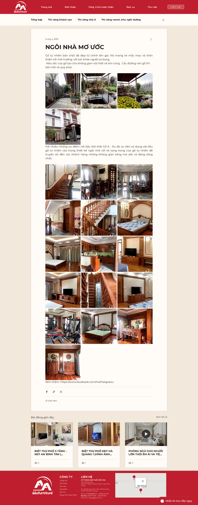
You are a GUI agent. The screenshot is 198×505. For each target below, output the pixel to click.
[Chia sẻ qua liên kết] (53, 391)
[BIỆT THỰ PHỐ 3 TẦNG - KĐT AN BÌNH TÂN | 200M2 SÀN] (52, 434)
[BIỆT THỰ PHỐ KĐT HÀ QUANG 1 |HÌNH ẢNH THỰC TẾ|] (99, 434)
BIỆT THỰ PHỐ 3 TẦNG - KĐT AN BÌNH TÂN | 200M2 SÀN (50, 453)
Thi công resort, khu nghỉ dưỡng (121, 19)
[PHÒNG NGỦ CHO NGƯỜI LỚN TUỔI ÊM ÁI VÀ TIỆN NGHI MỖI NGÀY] (146, 434)
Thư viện (63, 486)
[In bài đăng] (61, 391)
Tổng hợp (36, 19)
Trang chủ (63, 480)
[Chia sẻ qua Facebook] (46, 391)
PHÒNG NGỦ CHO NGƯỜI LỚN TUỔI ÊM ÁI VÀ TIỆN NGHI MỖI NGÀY (146, 453)
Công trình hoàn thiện (68, 495)
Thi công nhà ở (87, 19)
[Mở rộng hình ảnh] (63, 91)
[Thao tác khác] (151, 39)
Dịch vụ (63, 492)
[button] (163, 20)
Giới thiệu (63, 483)
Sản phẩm (64, 489)
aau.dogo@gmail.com (94, 498)
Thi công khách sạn (60, 19)
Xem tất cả (161, 417)
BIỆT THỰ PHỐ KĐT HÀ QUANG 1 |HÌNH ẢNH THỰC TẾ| (97, 453)
